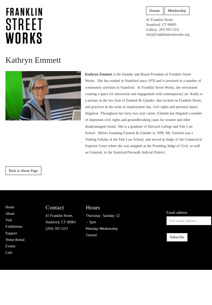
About (9, 214)
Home (9, 207)
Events (10, 246)
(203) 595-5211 (57, 229)
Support (11, 233)
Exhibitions (13, 226)
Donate (154, 11)
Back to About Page (23, 171)
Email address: (177, 213)
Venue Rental (15, 240)
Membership (177, 11)
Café (8, 253)
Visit (8, 220)
